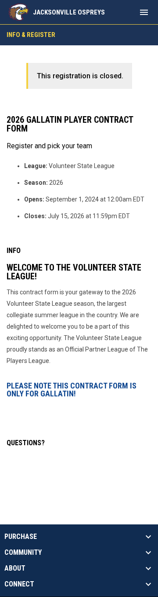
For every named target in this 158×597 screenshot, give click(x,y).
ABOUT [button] (14, 568)
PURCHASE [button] (20, 536)
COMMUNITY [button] (23, 552)
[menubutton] (144, 12)
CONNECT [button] (19, 584)
